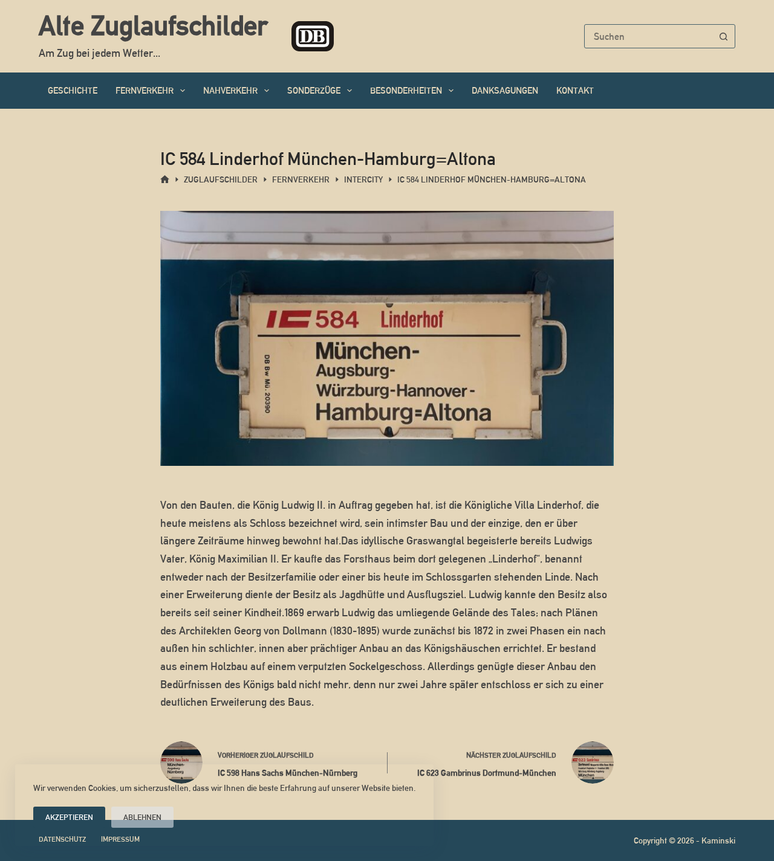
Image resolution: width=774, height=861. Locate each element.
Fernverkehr (144, 90)
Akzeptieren (69, 817)
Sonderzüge (313, 90)
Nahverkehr (230, 90)
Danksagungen (505, 90)
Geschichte (72, 90)
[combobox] (648, 36)
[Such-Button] (723, 36)
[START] (164, 179)
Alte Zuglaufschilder (153, 25)
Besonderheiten (406, 90)
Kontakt (575, 90)
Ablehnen (142, 817)
